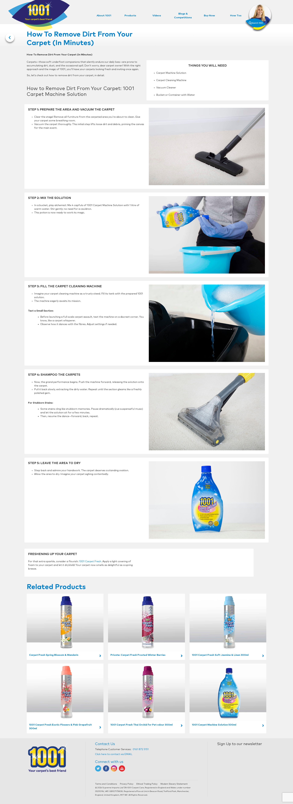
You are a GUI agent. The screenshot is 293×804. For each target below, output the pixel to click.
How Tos (235, 15)
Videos (156, 15)
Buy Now (209, 15)
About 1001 (104, 15)
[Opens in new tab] (98, 768)
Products (130, 15)
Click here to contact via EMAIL (113, 754)
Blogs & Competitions (183, 16)
